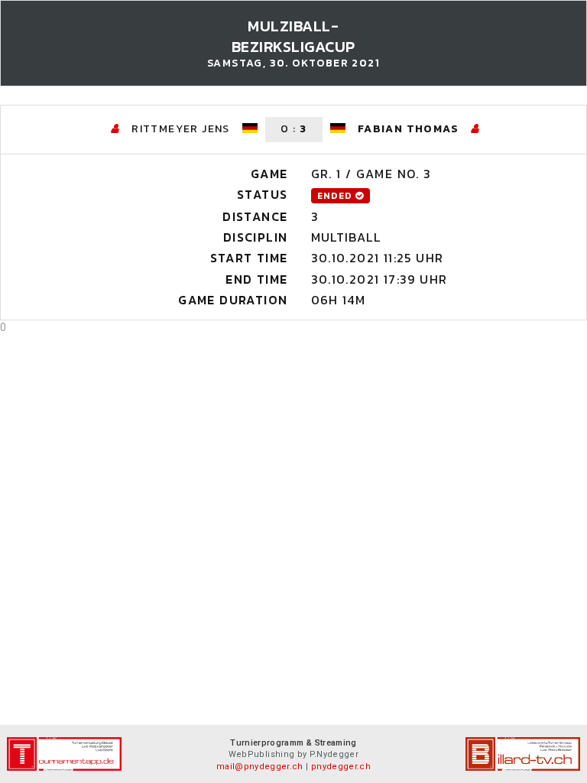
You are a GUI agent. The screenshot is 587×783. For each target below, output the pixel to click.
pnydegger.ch (341, 767)
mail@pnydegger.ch (259, 767)
